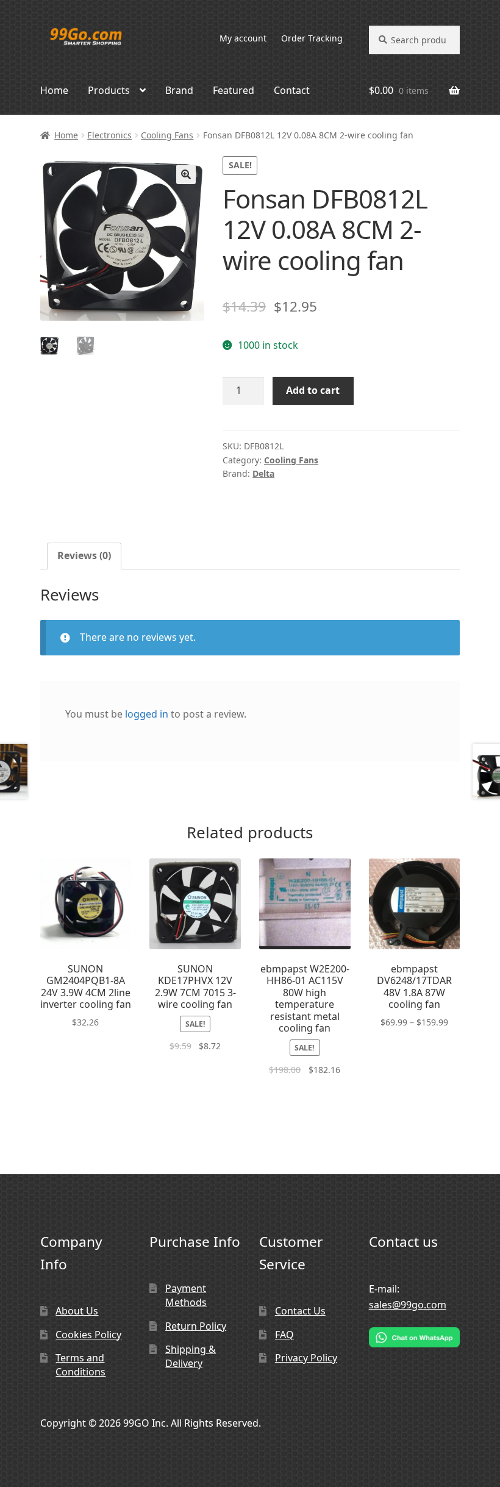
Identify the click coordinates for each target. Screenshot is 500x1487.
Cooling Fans (167, 135)
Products (109, 90)
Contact (292, 90)
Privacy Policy (306, 1357)
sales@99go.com (407, 1304)
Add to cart (313, 390)
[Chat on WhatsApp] (414, 1337)
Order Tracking (312, 38)
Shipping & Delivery (190, 1356)
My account (243, 38)
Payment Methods (186, 1295)
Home (54, 90)
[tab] (84, 556)
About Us (76, 1311)
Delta (263, 473)
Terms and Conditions (80, 1364)
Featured (233, 90)
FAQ (284, 1334)
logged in (146, 714)
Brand (179, 90)
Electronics (109, 135)
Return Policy (195, 1326)
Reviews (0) (84, 555)
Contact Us (300, 1311)
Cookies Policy (88, 1334)
